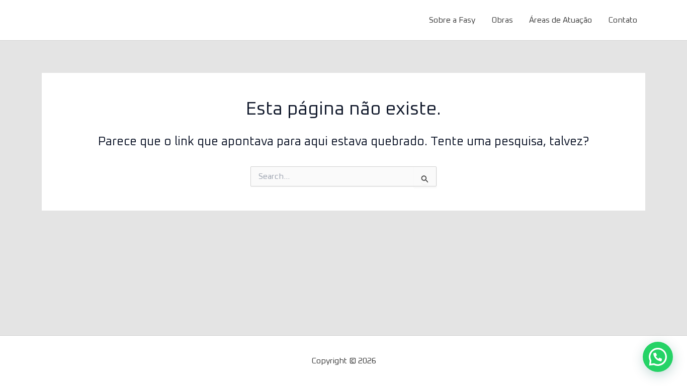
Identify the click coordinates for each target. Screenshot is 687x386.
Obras (502, 20)
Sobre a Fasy (452, 20)
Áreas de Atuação (560, 20)
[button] (658, 357)
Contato (622, 20)
